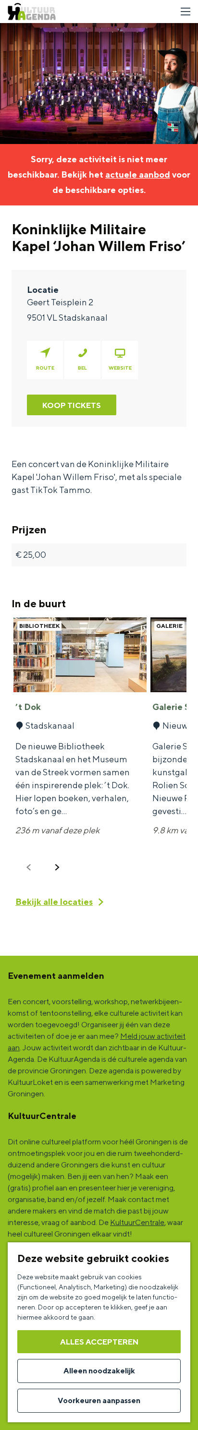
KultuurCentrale (137, 1222)
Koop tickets (71, 405)
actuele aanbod (137, 174)
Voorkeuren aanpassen (99, 1400)
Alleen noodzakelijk (99, 1370)
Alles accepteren (99, 1341)
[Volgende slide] (57, 867)
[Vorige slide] (28, 867)
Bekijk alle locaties (54, 902)
